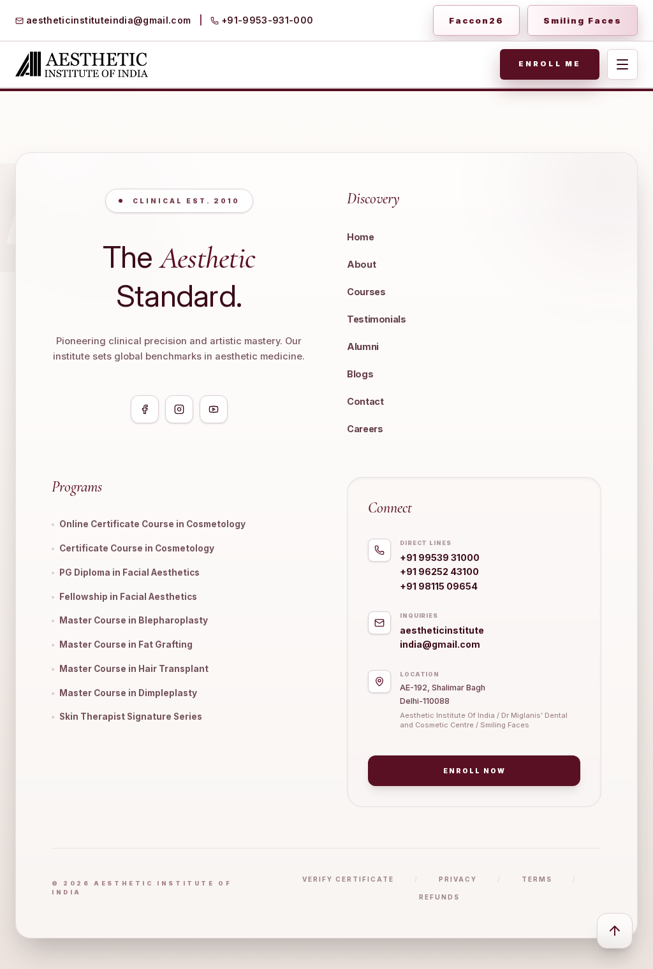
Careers (365, 428)
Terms (537, 879)
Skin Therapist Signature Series (130, 716)
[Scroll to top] (615, 931)
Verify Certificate (348, 879)
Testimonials (376, 319)
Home (360, 236)
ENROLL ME (549, 63)
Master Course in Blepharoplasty (133, 620)
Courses (366, 291)
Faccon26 (476, 20)
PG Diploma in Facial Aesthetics (129, 572)
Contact (365, 401)
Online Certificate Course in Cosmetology (152, 524)
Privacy (458, 879)
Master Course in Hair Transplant (134, 669)
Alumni (363, 346)
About (361, 264)
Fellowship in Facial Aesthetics (128, 597)
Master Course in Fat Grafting (126, 644)
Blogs (360, 373)
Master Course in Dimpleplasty (128, 693)
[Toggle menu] (622, 64)
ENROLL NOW (474, 771)
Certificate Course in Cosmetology (136, 548)
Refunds (439, 897)
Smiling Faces (582, 20)
